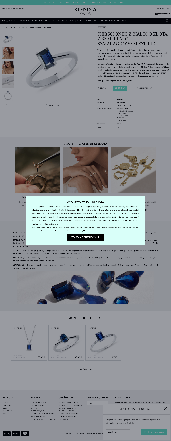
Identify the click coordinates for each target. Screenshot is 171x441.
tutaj (90, 231)
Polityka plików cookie (101, 217)
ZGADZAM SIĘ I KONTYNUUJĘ (85, 237)
